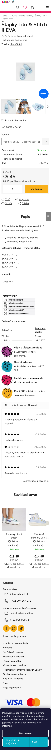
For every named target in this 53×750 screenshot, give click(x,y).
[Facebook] (6, 628)
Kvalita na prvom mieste (16, 643)
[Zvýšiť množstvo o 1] (20, 189)
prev (3, 522)
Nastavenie (25, 733)
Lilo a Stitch (16, 44)
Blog (5, 683)
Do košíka (36, 189)
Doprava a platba (12, 661)
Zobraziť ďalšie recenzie (35, 481)
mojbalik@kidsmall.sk (21, 613)
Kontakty (7, 647)
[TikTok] (21, 628)
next (47, 522)
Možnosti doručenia (11, 158)
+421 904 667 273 (20, 600)
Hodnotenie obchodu (14, 656)
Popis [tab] (25, 216)
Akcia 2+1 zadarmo (13, 678)
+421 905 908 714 (20, 619)
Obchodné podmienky (14, 674)
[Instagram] (13, 628)
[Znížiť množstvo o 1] (5, 189)
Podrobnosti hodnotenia (14, 40)
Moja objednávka (12, 687)
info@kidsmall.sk (19, 594)
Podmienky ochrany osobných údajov (22, 669)
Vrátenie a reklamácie (14, 665)
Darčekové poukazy (13, 652)
